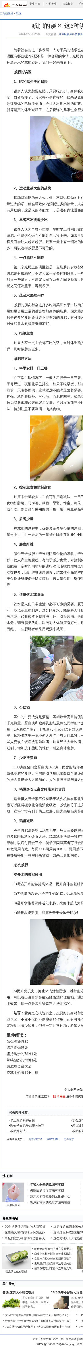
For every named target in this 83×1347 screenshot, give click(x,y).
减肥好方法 (22, 359)
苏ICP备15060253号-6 (50, 1344)
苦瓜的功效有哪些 (16, 1271)
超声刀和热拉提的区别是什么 (50, 1196)
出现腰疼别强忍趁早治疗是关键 (52, 1263)
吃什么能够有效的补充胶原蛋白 (52, 1248)
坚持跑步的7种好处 (22, 1054)
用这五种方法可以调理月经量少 (50, 1315)
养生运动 (71, 1339)
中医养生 (51, 3)
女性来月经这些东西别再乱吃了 (52, 1258)
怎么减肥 (21, 865)
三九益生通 (6, 13)
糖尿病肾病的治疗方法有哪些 (50, 1202)
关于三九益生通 (42, 1339)
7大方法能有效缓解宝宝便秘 (53, 1326)
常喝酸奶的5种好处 (22, 1060)
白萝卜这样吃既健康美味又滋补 (52, 1253)
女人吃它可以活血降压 (18, 1315)
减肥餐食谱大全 (19, 1066)
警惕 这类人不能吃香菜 (18, 1292)
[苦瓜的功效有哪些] (16, 1267)
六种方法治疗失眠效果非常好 (22, 1321)
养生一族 (34, 3)
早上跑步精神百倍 (22, 1120)
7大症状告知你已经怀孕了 (20, 1326)
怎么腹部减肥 (17, 1041)
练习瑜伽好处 (17, 1047)
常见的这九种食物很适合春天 (25, 1238)
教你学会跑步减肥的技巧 (26, 1125)
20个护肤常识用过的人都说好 (25, 1226)
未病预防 (68, 3)
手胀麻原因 (13, 1205)
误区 (18, 13)
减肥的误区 (53, 1139)
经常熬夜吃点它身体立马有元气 (52, 1268)
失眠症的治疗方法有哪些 (47, 1190)
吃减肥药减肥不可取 (23, 1072)
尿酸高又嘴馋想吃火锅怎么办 (25, 1232)
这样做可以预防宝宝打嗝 (54, 1321)
